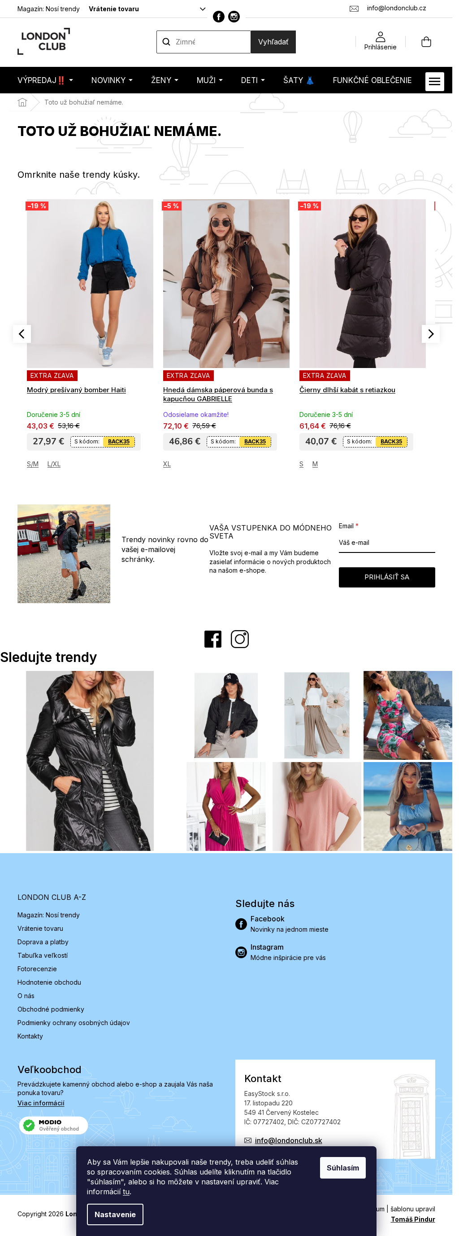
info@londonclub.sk (288, 1140)
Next (431, 334)
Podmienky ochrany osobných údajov (73, 1022)
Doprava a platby (43, 942)
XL (31, 464)
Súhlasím (343, 1167)
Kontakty (30, 1036)
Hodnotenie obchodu (49, 982)
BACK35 (119, 441)
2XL (305, 464)
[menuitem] (45, 80)
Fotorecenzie (37, 969)
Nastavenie (115, 1214)
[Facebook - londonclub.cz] (219, 16)
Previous (22, 334)
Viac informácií (41, 1103)
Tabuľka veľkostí (42, 955)
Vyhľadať (273, 41)
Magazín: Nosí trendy (48, 9)
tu (126, 1191)
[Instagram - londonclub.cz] (234, 16)
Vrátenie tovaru (114, 9)
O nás (26, 995)
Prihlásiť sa (386, 577)
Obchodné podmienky (50, 1009)
